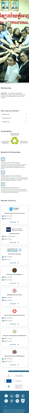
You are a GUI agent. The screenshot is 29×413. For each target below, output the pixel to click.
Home (2, 83)
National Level (5, 121)
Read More (13, 222)
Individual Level (6, 114)
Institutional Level (6, 118)
